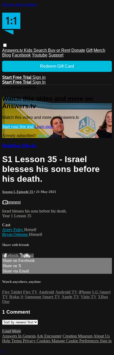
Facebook (21, 55)
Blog (6, 55)
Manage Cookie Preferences (75, 341)
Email (29, 255)
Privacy (30, 341)
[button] (5, 45)
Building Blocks (19, 145)
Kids (28, 50)
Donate (78, 50)
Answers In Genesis (19, 336)
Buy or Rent (59, 50)
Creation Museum (78, 336)
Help (6, 341)
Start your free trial (18, 126)
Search (40, 50)
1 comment (11, 202)
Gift (89, 50)
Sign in (39, 77)
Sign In (39, 82)
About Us (101, 336)
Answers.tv (13, 50)
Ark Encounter (49, 336)
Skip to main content (19, 4)
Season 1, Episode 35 (18, 192)
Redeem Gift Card (57, 66)
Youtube (39, 55)
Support (56, 55)
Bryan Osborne (15, 234)
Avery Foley (13, 229)
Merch (99, 50)
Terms (17, 341)
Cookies (44, 341)
